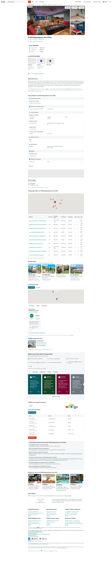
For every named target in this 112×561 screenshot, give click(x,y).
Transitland (42, 527)
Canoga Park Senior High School (68, 458)
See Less (31, 166)
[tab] (31, 287)
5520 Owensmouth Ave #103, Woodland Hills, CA (39, 220)
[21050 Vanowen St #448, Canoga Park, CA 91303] (76, 478)
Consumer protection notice (46, 534)
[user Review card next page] (84, 384)
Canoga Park (44, 4)
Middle (38, 305)
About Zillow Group (36, 543)
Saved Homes (78, 1)
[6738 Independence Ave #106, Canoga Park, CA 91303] (48, 478)
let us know (64, 547)
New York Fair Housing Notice (32, 533)
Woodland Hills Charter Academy (52, 460)
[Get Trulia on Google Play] (43, 539)
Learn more (71, 335)
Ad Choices (79, 543)
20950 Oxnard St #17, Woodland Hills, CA (37, 228)
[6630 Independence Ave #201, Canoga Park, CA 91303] (62, 478)
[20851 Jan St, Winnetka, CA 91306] (48, 269)
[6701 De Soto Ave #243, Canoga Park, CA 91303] (34, 478)
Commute (55, 372)
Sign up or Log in (97, 1)
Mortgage (42, 1)
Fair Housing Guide (43, 543)
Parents (49, 372)
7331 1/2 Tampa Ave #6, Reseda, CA (36, 254)
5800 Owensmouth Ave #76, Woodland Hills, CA (39, 224)
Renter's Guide (68, 495)
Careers (48, 543)
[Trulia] (29, 539)
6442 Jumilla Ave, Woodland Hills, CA (36, 232)
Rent (37, 1)
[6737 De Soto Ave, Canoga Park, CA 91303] (34, 269)
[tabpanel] (56, 427)
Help (71, 543)
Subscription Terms (67, 543)
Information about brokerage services (35, 534)
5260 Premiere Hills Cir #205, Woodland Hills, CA (39, 251)
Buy (33, 1)
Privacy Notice (75, 543)
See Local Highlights (41, 345)
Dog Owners (42, 372)
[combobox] (18, 2)
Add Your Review (56, 396)
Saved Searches (87, 1)
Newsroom (51, 543)
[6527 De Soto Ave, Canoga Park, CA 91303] (76, 269)
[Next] (83, 273)
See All (31, 366)
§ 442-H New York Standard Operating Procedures (35, 532)
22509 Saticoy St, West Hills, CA (36, 247)
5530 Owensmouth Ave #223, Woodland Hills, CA (39, 239)
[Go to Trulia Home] (3, 2)
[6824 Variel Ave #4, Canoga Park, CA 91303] (62, 269)
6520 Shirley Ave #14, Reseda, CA (36, 243)
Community (35, 372)
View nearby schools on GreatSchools (38, 332)
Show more (31, 437)
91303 (49, 4)
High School (44, 305)
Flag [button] (38, 391)
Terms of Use (61, 543)
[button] (29, 2)
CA (40, 4)
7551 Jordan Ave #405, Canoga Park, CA (37, 235)
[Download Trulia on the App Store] (34, 539)
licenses (59, 530)
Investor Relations (56, 543)
